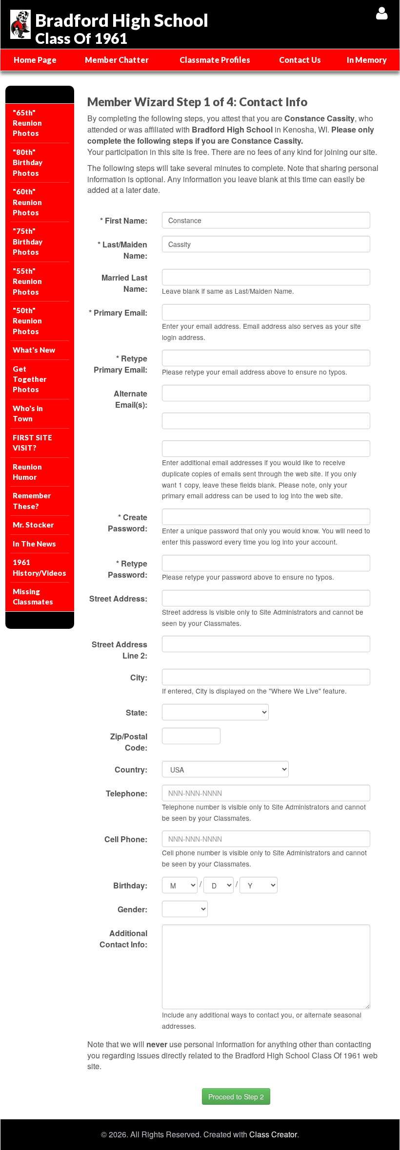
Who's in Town (28, 413)
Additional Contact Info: (123, 938)
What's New (34, 349)
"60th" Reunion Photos (27, 202)
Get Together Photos (29, 379)
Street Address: (118, 598)
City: (138, 677)
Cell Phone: (125, 839)
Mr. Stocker (33, 524)
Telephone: (126, 793)
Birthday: (130, 885)
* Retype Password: (127, 569)
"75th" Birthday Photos (27, 241)
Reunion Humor (27, 471)
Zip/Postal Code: (128, 742)
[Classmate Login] (382, 13)
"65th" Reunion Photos (27, 123)
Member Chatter (117, 59)
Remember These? (32, 500)
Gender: (132, 909)
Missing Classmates (33, 596)
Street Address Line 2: (119, 650)
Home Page (35, 59)
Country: (131, 769)
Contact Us (300, 59)
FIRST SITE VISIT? (32, 442)
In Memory (367, 59)
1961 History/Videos (39, 567)
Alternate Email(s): (130, 399)
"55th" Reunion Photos (27, 281)
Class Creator (273, 1134)
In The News (34, 543)
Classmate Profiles (215, 59)
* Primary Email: (118, 312)
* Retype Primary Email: (120, 364)
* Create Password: (127, 522)
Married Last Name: (124, 283)
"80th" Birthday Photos (27, 162)
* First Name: (123, 220)
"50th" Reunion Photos (27, 321)
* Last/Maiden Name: (122, 250)
